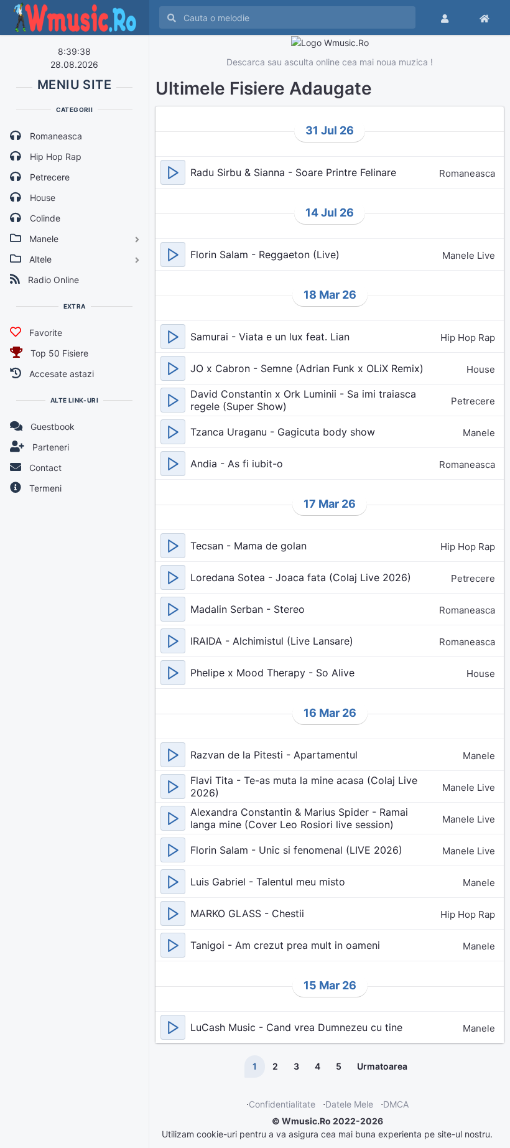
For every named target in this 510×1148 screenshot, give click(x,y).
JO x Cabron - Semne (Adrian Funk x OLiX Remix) (307, 368)
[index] (484, 17)
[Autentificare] (445, 17)
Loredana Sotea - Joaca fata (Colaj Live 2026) (300, 577)
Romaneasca (467, 173)
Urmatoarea (382, 1066)
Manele (479, 433)
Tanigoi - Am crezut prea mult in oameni (285, 945)
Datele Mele (349, 1104)
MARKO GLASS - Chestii (247, 913)
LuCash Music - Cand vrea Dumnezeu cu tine (296, 1027)
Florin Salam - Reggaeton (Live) (265, 254)
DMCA (396, 1104)
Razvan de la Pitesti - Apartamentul (274, 755)
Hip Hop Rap (467, 337)
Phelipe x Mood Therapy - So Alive (272, 672)
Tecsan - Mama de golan (248, 545)
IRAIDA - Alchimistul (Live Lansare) (271, 641)
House (480, 369)
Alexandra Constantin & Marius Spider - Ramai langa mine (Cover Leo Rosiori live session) (299, 818)
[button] (172, 172)
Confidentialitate (282, 1104)
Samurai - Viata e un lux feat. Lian (270, 336)
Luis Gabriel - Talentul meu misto (267, 881)
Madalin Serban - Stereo (247, 609)
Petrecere (473, 401)
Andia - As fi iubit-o (236, 463)
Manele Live (468, 255)
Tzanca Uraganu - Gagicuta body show (282, 432)
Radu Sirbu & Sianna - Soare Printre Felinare (293, 172)
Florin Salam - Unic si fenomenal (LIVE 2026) (296, 850)
